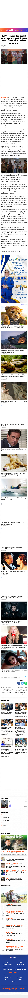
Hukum (2, 851)
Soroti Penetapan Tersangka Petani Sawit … (16, 873)
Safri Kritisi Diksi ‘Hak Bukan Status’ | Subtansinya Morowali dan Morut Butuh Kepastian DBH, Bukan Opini (21, 750)
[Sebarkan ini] (18, 683)
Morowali (13, 851)
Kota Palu (6, 815)
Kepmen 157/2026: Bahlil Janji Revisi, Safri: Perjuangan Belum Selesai (7, 713)
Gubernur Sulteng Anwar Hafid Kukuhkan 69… (15, 920)
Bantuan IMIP (4, 677)
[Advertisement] (14, 14)
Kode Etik (20, 960)
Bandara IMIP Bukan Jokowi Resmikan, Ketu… (14, 880)
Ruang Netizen (22, 870)
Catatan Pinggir (10, 856)
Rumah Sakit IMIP (15, 677)
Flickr (21, 979)
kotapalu (6, 820)
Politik (2, 852)
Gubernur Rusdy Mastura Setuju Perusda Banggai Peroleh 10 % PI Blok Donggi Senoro (21, 691)
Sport (16, 863)
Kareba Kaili (16, 946)
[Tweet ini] (22, 683)
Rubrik (6, 852)
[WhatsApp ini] (25, 683)
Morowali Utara (14, 870)
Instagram (21, 977)
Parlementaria (20, 851)
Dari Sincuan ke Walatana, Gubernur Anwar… (13, 906)
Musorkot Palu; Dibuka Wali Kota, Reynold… (15, 866)
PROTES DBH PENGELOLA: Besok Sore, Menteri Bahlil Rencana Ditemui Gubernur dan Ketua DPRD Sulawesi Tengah (20, 731)
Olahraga (8, 863)
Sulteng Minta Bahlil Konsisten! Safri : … (15, 914)
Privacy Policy (7, 964)
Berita (7, 925)
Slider (4, 825)
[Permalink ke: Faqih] (2, 46)
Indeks (7, 960)
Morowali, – (4, 97)
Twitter (21, 975)
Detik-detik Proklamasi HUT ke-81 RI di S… (15, 941)
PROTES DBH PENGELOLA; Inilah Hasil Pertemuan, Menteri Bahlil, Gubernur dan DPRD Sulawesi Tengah (21, 713)
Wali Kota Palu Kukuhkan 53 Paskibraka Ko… (14, 934)
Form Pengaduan (7, 969)
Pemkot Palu (6, 817)
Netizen (13, 877)
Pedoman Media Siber (21, 969)
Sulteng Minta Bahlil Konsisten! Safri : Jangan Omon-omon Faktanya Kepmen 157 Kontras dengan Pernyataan (7, 730)
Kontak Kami (20, 967)
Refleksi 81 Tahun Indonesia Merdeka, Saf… (14, 927)
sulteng (5, 823)
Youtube (8, 979)
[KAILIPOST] (14, 30)
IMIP (9, 677)
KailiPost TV (9, 911)
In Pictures (7, 851)
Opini (16, 856)
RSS (15, 982)
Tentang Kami (7, 967)
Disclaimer (20, 964)
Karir (20, 962)
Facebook (8, 975)
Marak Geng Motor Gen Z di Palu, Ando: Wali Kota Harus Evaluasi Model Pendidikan (7, 691)
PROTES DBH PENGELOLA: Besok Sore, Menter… (14, 949)
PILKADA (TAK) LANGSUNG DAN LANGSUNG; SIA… (15, 860)
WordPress (8, 977)
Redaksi (7, 962)
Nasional (11, 912)
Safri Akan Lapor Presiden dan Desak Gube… (13, 854)
